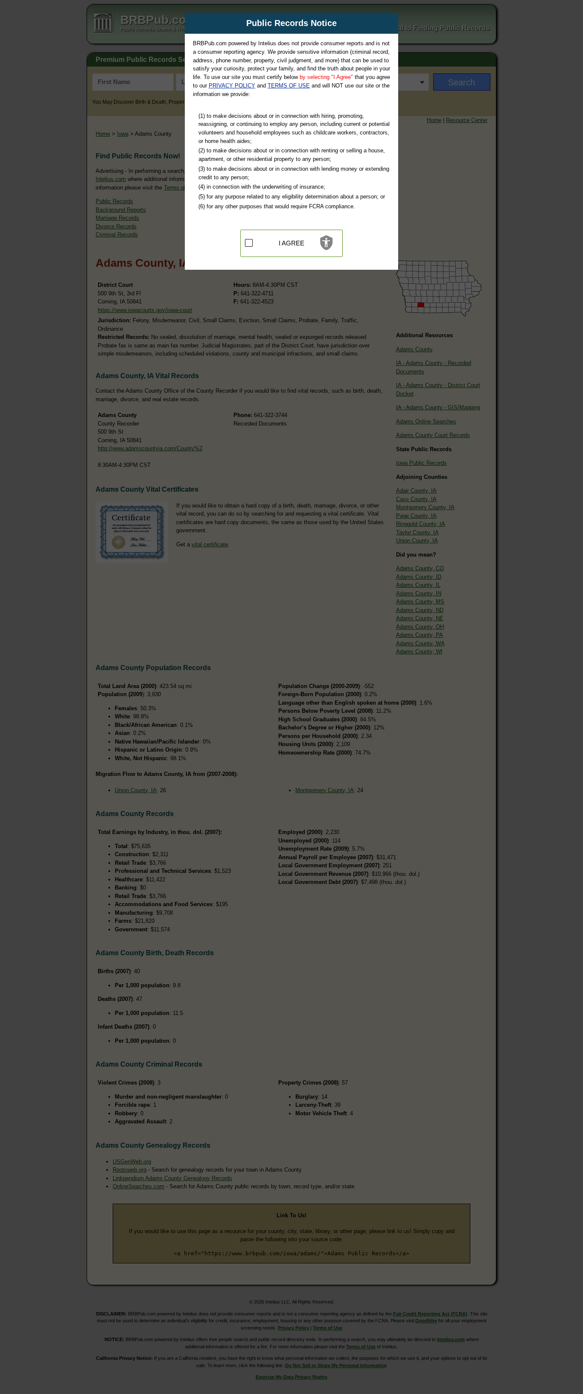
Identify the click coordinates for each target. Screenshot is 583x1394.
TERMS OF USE (289, 85)
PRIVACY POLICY (232, 85)
